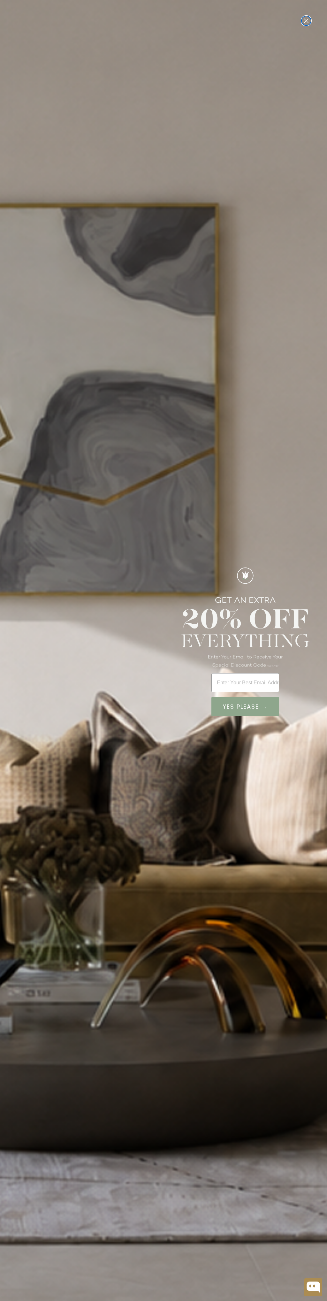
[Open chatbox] (313, 1287)
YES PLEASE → (245, 707)
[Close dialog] (306, 21)
